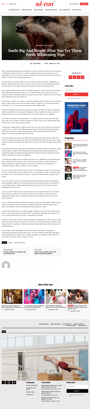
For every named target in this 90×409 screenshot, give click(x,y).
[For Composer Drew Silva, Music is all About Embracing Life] (68, 153)
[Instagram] (7, 382)
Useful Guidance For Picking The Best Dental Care (15, 252)
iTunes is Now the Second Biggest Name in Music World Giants (79, 177)
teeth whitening (19, 242)
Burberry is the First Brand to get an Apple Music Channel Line (80, 146)
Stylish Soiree (45, 395)
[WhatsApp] (82, 77)
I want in (75, 94)
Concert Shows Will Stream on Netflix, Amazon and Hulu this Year (80, 169)
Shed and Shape (45, 389)
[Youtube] (14, 382)
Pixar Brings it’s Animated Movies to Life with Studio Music (80, 161)
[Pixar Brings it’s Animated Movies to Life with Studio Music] (68, 161)
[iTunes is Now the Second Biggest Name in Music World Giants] (68, 176)
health (10, 242)
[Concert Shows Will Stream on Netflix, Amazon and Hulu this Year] (68, 169)
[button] (13, 4)
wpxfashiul (37, 63)
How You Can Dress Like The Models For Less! (50, 398)
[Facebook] (70, 77)
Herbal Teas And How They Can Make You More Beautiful (45, 252)
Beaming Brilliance (45, 45)
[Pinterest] (78, 77)
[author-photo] (3, 309)
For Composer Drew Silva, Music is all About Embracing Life (80, 153)
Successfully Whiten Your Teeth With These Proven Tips (51, 386)
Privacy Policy (83, 98)
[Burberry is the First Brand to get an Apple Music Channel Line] (68, 146)
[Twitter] (74, 77)
